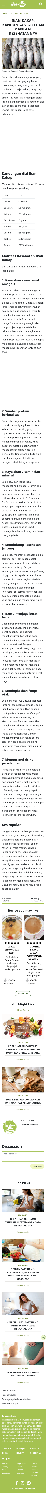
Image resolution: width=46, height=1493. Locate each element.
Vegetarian (21, 1463)
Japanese (20, 1473)
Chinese (20, 1470)
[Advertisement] (23, 142)
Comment (37, 1166)
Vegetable (6, 1473)
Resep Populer (9, 1395)
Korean (34, 1463)
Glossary (6, 1448)
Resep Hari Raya (10, 1403)
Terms (5, 1452)
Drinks (34, 1466)
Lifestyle (7, 13)
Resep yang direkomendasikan (16, 1399)
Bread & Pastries (34, 1471)
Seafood (5, 1463)
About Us (37, 1448)
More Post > (23, 1010)
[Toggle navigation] (3, 4)
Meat (4, 1470)
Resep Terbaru (9, 1390)
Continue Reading (23, 1059)
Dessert (20, 1466)
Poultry (5, 1466)
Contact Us (35, 1452)
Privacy (20, 1452)
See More (23, 993)
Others (34, 1475)
